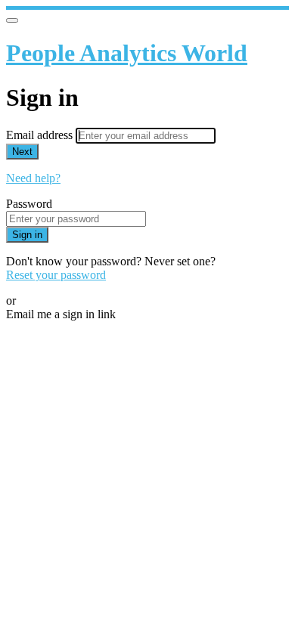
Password (29, 203)
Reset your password (56, 274)
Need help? (33, 178)
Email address (41, 135)
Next (22, 151)
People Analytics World (126, 53)
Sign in (27, 234)
